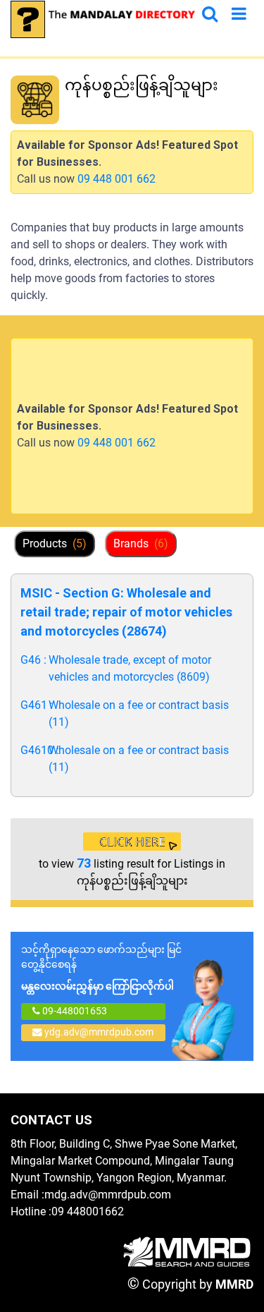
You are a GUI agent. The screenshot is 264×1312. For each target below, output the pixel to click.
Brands (140, 543)
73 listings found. (108, 110)
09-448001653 (73, 1010)
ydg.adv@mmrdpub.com (98, 1032)
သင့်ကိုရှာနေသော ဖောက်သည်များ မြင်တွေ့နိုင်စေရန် (101, 968)
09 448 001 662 (116, 179)
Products (55, 543)
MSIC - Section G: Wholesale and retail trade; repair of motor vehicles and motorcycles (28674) (126, 611)
